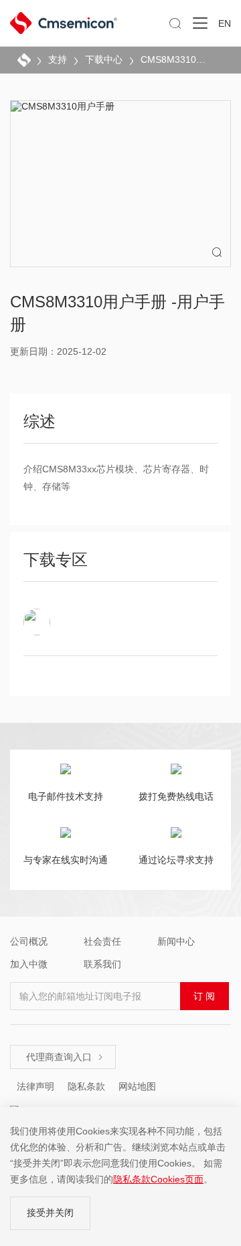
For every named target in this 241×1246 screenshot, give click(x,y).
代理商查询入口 (65, 1057)
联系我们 (102, 964)
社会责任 (102, 941)
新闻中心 (176, 941)
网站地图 (137, 1086)
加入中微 (29, 964)
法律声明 (35, 1086)
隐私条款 (86, 1086)
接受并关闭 (50, 1212)
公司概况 (29, 941)
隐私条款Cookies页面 (158, 1179)
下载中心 (104, 59)
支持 (57, 59)
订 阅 (204, 996)
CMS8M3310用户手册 (174, 59)
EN (224, 23)
